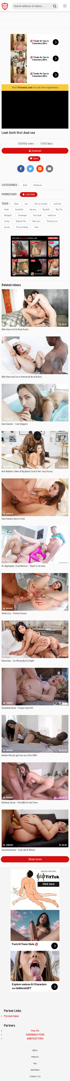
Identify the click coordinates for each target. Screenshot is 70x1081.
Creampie (22, 215)
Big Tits (59, 209)
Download (36, 151)
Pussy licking (22, 227)
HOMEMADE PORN (35, 1034)
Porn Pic (35, 1030)
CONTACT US (34, 1076)
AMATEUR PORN (35, 1038)
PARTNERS (35, 1070)
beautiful (19, 209)
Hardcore (38, 185)
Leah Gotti (30, 194)
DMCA (34, 1050)
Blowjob (8, 215)
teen (37, 227)
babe (6, 209)
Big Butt (46, 209)
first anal (37, 215)
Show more (35, 859)
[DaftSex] (5, 6)
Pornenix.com (25, 87)
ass (26, 203)
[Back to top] (64, 1074)
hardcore (52, 215)
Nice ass (37, 221)
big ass (33, 209)
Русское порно (11, 1016)
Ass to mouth (41, 203)
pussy (7, 227)
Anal (25, 185)
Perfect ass (52, 221)
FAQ (35, 1063)
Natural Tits (21, 221)
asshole (57, 203)
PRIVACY (35, 1057)
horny (6, 221)
